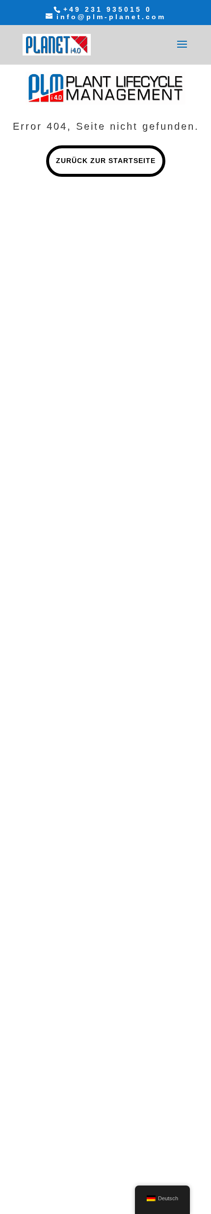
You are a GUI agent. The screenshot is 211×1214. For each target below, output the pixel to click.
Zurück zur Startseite (106, 161)
